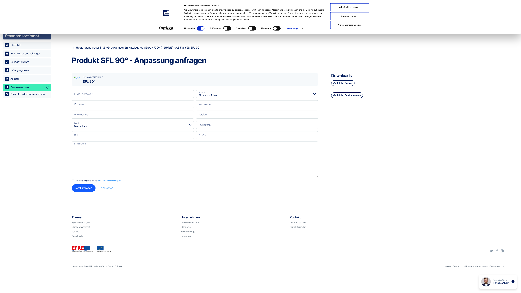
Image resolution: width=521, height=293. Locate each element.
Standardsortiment (95, 47)
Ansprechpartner (298, 222)
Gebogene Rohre (19, 61)
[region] (27, 151)
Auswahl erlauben (349, 16)
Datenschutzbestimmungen (109, 180)
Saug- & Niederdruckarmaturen (27, 94)
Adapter (14, 78)
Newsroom (186, 236)
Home (79, 47)
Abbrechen (107, 188)
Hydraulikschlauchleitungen (25, 53)
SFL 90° (89, 81)
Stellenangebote (497, 266)
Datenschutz (458, 266)
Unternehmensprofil (190, 222)
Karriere (75, 231)
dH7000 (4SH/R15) (161, 47)
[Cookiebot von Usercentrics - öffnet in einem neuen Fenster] (166, 28)
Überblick (15, 45)
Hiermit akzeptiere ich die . (98, 180)
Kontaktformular (298, 227)
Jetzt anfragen (83, 188)
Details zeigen (292, 28)
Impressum (446, 266)
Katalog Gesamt (344, 83)
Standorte (185, 227)
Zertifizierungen (188, 231)
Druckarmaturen (19, 87)
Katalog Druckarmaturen (348, 95)
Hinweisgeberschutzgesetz (476, 266)
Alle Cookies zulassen (349, 7)
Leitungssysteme (19, 70)
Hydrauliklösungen (81, 222)
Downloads (77, 236)
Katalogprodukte (139, 47)
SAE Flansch (182, 47)
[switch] (227, 28)
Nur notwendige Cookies (349, 25)
